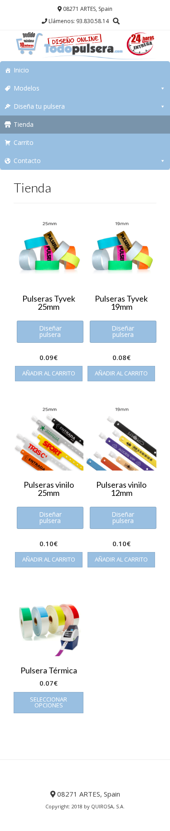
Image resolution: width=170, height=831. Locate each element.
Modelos (26, 88)
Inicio (21, 70)
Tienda (24, 124)
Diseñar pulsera (50, 331)
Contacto (27, 160)
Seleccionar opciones (48, 702)
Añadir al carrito (48, 373)
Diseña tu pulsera (39, 106)
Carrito (24, 142)
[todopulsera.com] (85, 45)
